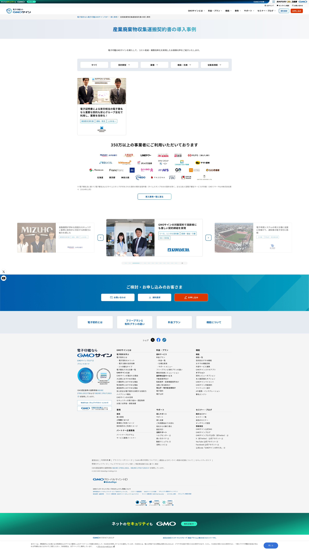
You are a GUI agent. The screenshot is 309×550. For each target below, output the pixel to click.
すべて (94, 64)
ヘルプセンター (162, 435)
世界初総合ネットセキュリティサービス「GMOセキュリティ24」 (110, 491)
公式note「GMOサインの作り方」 (209, 447)
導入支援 (159, 420)
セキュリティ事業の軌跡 (184, 494)
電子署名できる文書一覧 (126, 369)
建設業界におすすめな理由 (127, 388)
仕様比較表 (162, 363)
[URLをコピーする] (164, 340)
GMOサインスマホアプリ (206, 369)
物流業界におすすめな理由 (127, 385)
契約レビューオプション (205, 375)
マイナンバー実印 (203, 388)
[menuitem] (196, 11)
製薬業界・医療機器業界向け (167, 382)
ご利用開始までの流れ (165, 423)
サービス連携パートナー (126, 438)
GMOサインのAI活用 (125, 397)
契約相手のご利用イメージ (127, 426)
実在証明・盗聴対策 (98, 494)
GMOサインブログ (203, 432)
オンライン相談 (283, 5)
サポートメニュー (165, 366)
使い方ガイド (161, 438)
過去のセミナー (202, 420)
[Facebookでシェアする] (158, 340)
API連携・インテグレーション (208, 391)
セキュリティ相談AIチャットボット (168, 491)
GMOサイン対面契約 (204, 385)
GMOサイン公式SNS (204, 429)
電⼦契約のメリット (127, 360)
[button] (208, 237)
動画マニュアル (162, 441)
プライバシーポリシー (105, 546)
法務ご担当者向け (163, 385)
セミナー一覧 (201, 417)
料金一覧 (161, 360)
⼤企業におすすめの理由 (126, 379)
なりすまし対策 (171, 494)
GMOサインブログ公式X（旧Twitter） (211, 435)
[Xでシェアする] (153, 340)
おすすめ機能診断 (203, 363)
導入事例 (120, 417)
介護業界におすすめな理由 (127, 382)
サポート (159, 417)
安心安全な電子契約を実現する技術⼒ (132, 391)
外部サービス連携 (203, 366)
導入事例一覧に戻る (154, 196)
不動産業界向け (162, 379)
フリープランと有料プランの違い (169, 369)
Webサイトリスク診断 (150, 491)
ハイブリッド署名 (124, 394)
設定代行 (159, 429)
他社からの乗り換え (164, 426)
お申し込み (296, 11)
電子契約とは (122, 357)
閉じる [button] (270, 545)
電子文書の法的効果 (127, 363)
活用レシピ (160, 444)
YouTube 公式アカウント (206, 441)
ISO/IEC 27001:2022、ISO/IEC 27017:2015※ (131, 468)
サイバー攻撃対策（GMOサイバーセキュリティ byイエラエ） (122, 494)
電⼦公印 (159, 394)
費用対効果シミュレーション (167, 372)
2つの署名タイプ (125, 366)
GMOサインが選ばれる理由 (127, 375)
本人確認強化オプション (205, 379)
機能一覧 (199, 357)
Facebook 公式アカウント (206, 444)
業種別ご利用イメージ (125, 423)
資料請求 (284, 11)
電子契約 (159, 391)
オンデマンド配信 (203, 423)
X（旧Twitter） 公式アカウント (208, 438)
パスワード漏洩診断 (136, 491)
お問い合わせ (297, 5)
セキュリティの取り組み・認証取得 (131, 400)
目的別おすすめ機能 (204, 360)
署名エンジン (201, 394)
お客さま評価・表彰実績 (126, 403)
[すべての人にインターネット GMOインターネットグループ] (292, 1)
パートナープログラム (125, 434)
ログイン (269, 5)
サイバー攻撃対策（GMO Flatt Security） (153, 494)
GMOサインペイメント (205, 382)
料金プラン (160, 357)
